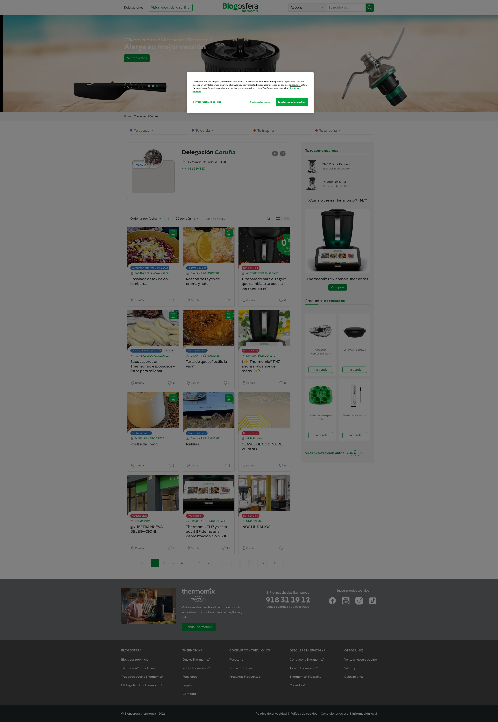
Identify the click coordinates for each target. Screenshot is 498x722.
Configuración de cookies (207, 101)
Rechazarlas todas (260, 102)
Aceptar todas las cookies (292, 102)
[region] (250, 92)
